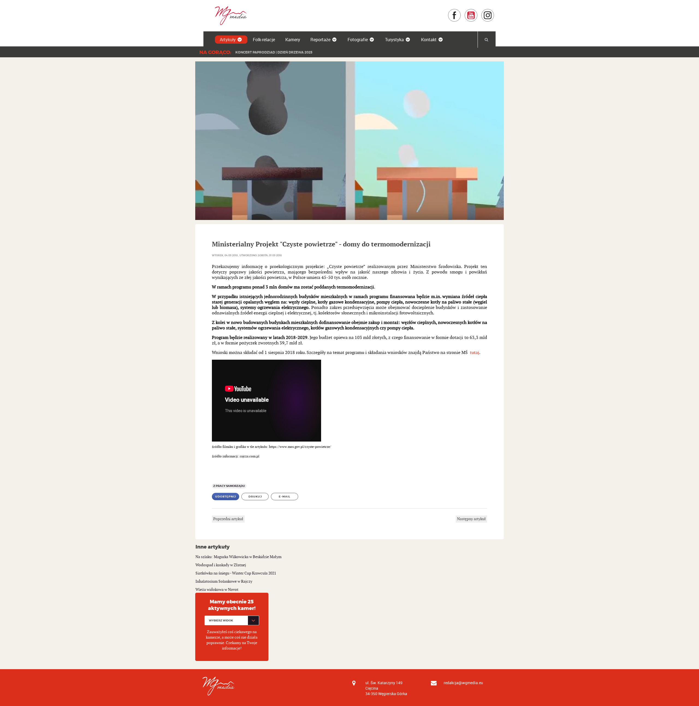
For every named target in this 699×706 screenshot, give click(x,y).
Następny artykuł (471, 519)
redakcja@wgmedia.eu (463, 682)
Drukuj (255, 496)
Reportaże (320, 40)
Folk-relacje (264, 40)
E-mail (285, 496)
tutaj (474, 352)
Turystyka (394, 40)
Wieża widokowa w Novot (217, 589)
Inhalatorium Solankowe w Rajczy (224, 581)
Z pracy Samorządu (229, 486)
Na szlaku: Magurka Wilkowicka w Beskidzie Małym (239, 557)
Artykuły (228, 40)
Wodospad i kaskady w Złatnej (221, 565)
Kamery (292, 40)
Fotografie (358, 40)
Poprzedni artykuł (228, 519)
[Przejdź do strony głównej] (228, 15)
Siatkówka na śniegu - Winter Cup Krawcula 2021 (236, 573)
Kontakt (429, 40)
